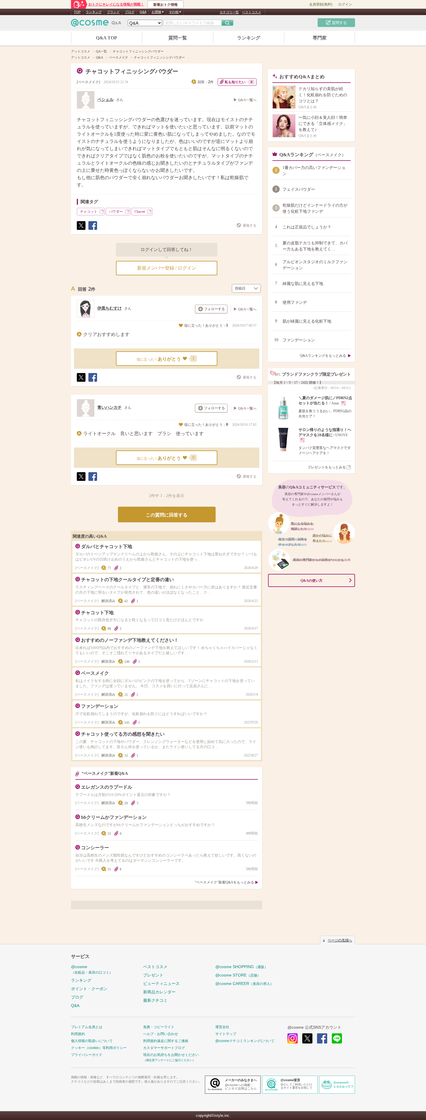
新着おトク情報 (165, 5)
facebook (322, 1038)
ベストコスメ (251, 12)
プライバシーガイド (86, 1055)
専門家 (320, 37)
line (337, 1038)
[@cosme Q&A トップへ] (96, 24)
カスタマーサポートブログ (164, 1048)
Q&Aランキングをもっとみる (323, 356)
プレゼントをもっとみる (326, 467)
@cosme (92, 969)
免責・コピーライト (158, 1027)
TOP (77, 12)
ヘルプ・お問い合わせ (160, 1034)
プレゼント (153, 975)
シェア (92, 381)
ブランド (113, 12)
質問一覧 (177, 37)
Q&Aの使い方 (312, 581)
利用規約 (78, 1034)
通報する (249, 225)
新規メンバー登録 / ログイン (166, 268)
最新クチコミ (155, 1000)
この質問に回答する (166, 514)
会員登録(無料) (320, 4)
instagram (292, 1038)
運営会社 (222, 1027)
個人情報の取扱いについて (92, 1041)
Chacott (139, 212)
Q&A (143, 12)
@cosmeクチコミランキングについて (244, 1041)
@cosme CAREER (244, 983)
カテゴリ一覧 (229, 12)
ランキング (94, 12)
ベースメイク (88, 82)
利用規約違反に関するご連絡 (165, 1041)
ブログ (129, 12)
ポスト (81, 381)
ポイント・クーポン (89, 988)
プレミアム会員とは (86, 1027)
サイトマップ (225, 1034)
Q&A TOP (106, 37)
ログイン (345, 4)
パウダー (116, 212)
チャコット (88, 212)
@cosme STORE (238, 975)
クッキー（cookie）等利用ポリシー (99, 1048)
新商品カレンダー (159, 992)
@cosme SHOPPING (241, 966)
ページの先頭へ (340, 940)
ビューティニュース (161, 983)
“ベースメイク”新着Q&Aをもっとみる (224, 882)
